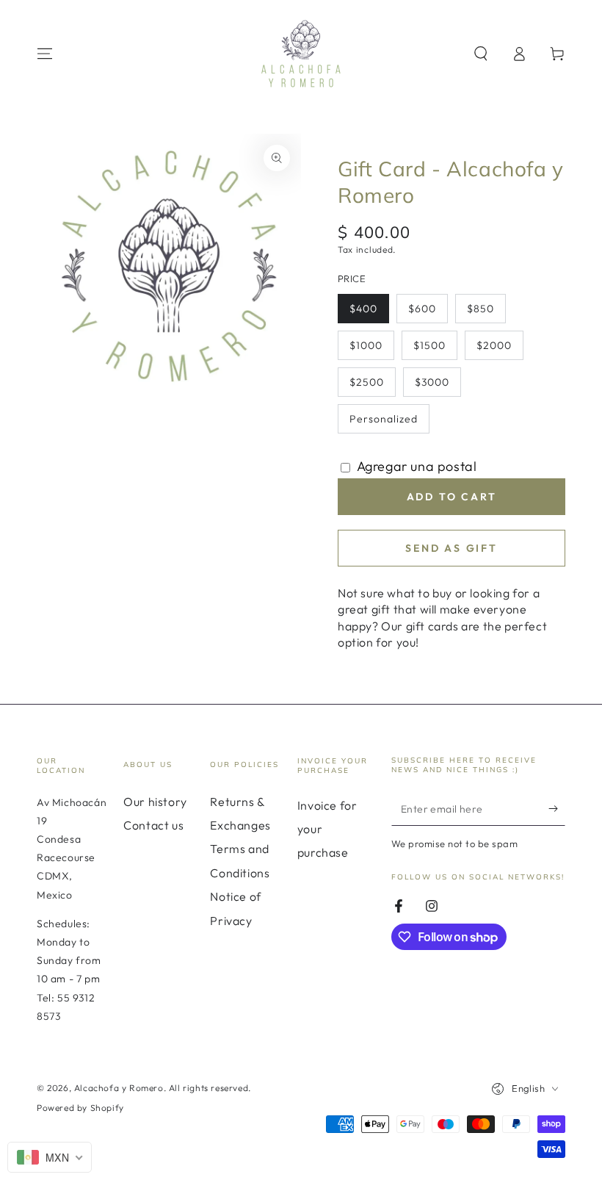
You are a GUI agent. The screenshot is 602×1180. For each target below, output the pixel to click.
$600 (427, 312)
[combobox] (49, 1157)
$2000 (499, 349)
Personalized (383, 422)
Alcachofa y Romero (119, 1087)
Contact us (153, 825)
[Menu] (45, 53)
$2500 (372, 386)
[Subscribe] (556, 809)
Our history (155, 801)
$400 (369, 312)
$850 (486, 312)
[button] (481, 53)
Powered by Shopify (80, 1107)
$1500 (435, 349)
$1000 (371, 349)
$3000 (437, 386)
